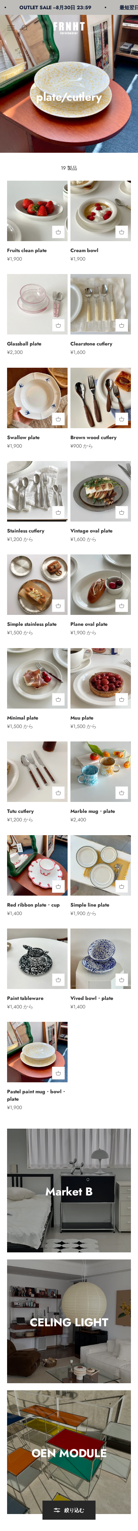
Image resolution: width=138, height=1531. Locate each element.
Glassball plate (24, 343)
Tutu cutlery (20, 811)
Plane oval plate (89, 624)
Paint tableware (25, 998)
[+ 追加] (58, 232)
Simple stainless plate (32, 624)
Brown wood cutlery (93, 437)
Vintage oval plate (91, 530)
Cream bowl (84, 250)
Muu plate (81, 717)
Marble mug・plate (92, 811)
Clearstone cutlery (91, 343)
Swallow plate (23, 437)
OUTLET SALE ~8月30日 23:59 (45, 7)
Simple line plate (89, 904)
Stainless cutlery (25, 530)
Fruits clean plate (27, 250)
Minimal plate (22, 717)
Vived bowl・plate (91, 998)
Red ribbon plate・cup (33, 904)
